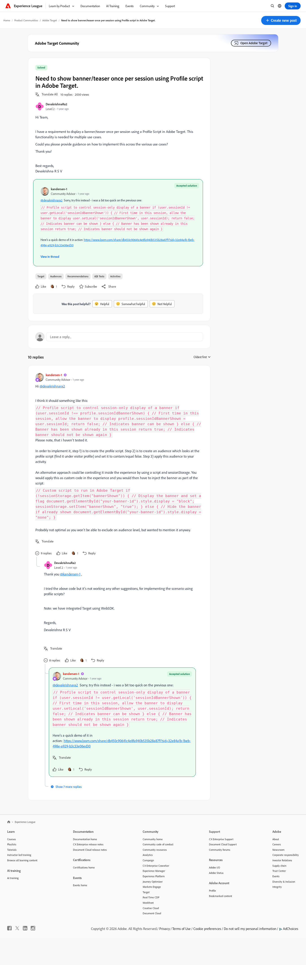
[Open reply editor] (119, 336)
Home (6, 20)
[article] (118, 464)
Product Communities (26, 20)
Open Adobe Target (253, 43)
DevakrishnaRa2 (56, 104)
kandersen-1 (59, 189)
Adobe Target (49, 20)
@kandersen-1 (70, 574)
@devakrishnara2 (51, 200)
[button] (281, 20)
